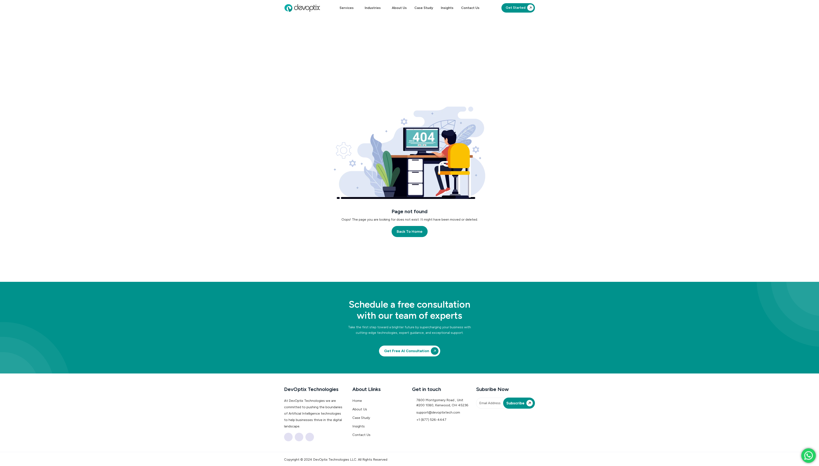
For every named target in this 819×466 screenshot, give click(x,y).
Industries (373, 8)
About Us (399, 8)
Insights (447, 8)
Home (357, 401)
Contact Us (470, 8)
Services (347, 8)
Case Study (423, 8)
